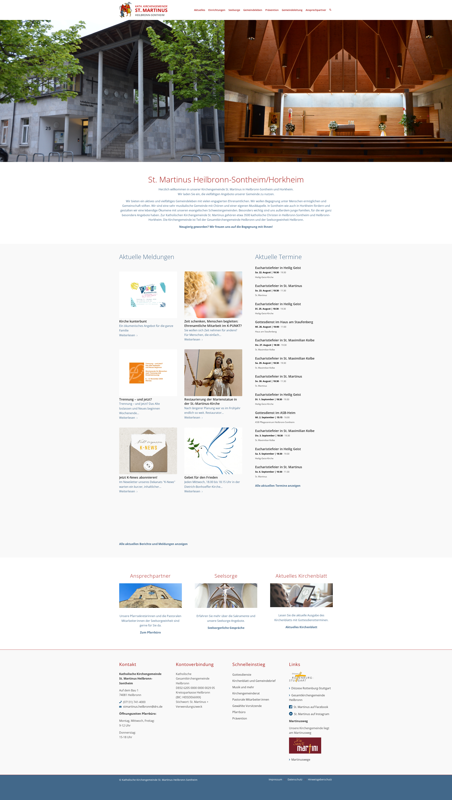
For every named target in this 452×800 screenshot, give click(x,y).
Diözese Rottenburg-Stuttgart (311, 688)
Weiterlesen (127, 335)
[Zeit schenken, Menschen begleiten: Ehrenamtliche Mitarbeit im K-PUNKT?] (213, 294)
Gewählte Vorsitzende (247, 706)
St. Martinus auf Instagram (311, 714)
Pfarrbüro (239, 712)
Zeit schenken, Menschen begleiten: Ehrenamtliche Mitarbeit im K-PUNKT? (213, 323)
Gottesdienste (241, 675)
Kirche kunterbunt (133, 321)
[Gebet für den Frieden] (213, 451)
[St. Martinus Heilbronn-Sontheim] (143, 10)
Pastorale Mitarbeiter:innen (250, 699)
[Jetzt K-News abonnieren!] (148, 451)
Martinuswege (300, 760)
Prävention (239, 718)
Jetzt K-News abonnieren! (138, 477)
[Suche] (330, 10)
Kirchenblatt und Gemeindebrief (253, 681)
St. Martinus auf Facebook (311, 707)
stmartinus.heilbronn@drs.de (142, 707)
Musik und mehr (243, 687)
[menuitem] (199, 10)
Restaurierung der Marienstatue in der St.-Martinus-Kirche (210, 401)
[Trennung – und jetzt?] (148, 372)
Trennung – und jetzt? (135, 399)
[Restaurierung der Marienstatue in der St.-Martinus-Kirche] (213, 372)
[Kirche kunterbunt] (148, 294)
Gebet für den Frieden (201, 477)
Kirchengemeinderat (246, 693)
